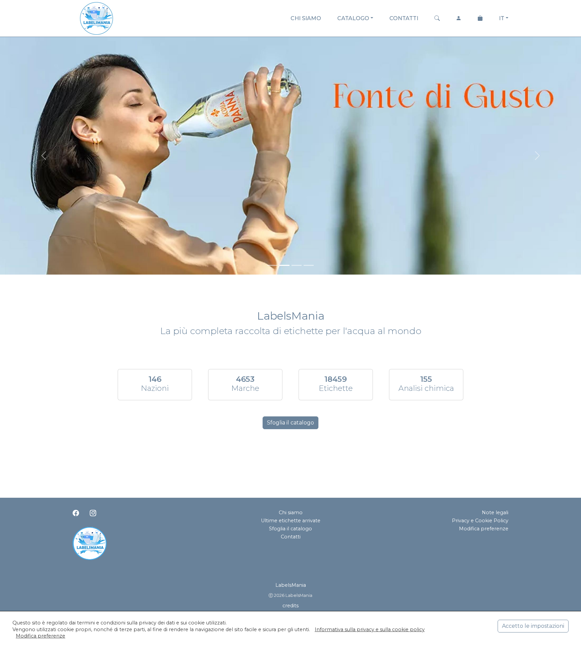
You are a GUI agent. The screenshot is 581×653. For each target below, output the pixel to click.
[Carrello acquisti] (480, 18)
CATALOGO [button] (353, 18)
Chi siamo (291, 512)
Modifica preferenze (483, 529)
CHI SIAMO (305, 18)
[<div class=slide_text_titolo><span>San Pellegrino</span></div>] (297, 265)
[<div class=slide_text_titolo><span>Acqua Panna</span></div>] (284, 265)
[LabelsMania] (96, 17)
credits (290, 606)
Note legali (495, 512)
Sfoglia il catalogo (290, 422)
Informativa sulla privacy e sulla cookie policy (370, 629)
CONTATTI (403, 18)
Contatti (291, 537)
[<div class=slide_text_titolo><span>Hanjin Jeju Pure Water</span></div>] (309, 265)
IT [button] (501, 18)
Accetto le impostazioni (533, 626)
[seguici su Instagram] (93, 513)
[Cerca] (437, 18)
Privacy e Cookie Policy (480, 521)
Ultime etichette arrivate (290, 521)
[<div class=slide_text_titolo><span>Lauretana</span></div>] (272, 265)
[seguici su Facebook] (76, 513)
